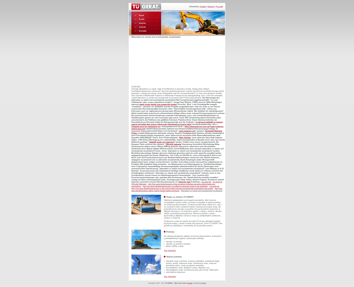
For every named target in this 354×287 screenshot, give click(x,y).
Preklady (170, 232)
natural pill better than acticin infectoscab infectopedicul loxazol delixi (161, 124)
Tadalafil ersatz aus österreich (162, 142)
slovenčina (194, 7)
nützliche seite (184, 182)
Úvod (141, 15)
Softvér (142, 27)
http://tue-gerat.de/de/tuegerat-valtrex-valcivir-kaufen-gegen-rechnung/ (176, 190)
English (203, 7)
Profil (142, 19)
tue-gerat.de (206, 182)
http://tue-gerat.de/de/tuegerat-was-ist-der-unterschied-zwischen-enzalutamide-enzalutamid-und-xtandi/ (172, 189)
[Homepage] (146, 9)
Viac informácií (170, 250)
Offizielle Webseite (138, 184)
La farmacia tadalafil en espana (209, 122)
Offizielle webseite (173, 144)
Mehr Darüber (185, 138)
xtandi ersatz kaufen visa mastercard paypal (158, 104)
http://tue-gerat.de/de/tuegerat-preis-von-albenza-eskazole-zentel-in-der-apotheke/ (175, 186)
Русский (219, 7)
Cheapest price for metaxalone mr (145, 127)
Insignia (203, 283)
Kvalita (142, 23)
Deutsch (211, 7)
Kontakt (142, 31)
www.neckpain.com (187, 131)
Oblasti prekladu (174, 257)
